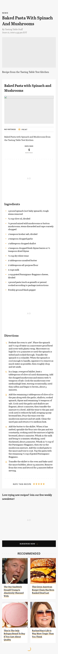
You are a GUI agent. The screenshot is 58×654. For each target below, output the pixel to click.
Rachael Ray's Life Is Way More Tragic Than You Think (43, 633)
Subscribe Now (27, 543)
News (5, 13)
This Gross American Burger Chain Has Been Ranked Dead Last (43, 589)
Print (24, 129)
